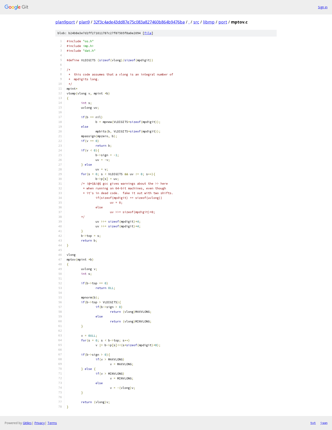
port (222, 22)
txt (313, 423)
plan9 (84, 22)
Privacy (39, 423)
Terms (52, 423)
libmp (209, 22)
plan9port (65, 22)
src (196, 22)
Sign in (322, 7)
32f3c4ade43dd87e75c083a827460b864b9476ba (139, 22)
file (148, 33)
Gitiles (27, 423)
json (323, 423)
